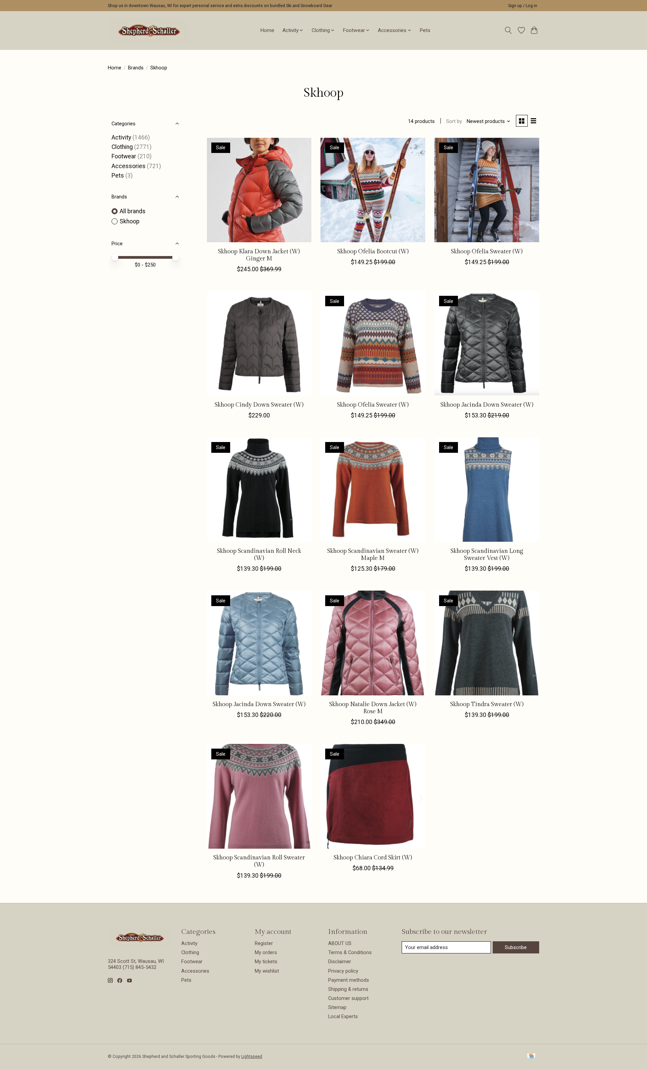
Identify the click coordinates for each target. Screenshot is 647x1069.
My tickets (266, 961)
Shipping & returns (348, 989)
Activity (121, 137)
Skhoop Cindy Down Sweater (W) (259, 404)
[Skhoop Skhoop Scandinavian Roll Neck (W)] (259, 489)
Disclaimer (339, 961)
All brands (133, 211)
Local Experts (343, 1016)
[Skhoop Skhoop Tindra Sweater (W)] (486, 643)
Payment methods (348, 980)
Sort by (454, 121)
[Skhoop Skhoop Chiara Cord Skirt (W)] (372, 796)
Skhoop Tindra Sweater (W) (487, 704)
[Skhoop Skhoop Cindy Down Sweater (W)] (259, 343)
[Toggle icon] (508, 30)
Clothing (122, 147)
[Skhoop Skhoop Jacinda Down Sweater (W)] (486, 343)
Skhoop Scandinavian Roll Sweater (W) (259, 861)
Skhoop (130, 221)
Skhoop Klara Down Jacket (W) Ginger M (259, 255)
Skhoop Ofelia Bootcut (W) (373, 251)
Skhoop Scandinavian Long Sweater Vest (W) (487, 554)
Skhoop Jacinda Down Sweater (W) (486, 404)
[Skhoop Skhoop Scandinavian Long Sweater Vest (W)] (486, 489)
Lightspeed (251, 1056)
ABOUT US (339, 943)
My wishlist (267, 971)
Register (264, 943)
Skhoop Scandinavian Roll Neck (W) (259, 554)
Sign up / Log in (522, 5)
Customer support (348, 998)
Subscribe (516, 947)
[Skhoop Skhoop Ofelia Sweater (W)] (486, 190)
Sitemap (337, 1007)
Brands (136, 68)
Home (267, 30)
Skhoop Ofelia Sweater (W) (487, 251)
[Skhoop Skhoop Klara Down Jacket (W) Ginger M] (259, 190)
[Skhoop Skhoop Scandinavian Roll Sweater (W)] (259, 796)
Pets (425, 30)
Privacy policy (343, 971)
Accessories (129, 166)
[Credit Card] (531, 1056)
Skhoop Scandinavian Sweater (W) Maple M (373, 554)
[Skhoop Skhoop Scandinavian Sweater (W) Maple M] (372, 489)
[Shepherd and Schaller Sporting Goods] (149, 30)
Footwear (124, 156)
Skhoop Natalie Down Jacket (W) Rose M (373, 708)
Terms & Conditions (350, 952)
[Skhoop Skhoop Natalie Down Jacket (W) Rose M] (372, 643)
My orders (266, 952)
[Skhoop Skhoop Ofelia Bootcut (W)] (372, 190)
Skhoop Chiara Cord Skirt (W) (373, 857)
